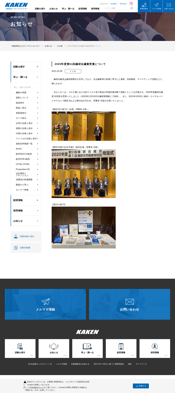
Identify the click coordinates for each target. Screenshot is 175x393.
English (114, 4)
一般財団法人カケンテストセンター (25, 46)
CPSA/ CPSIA (22, 164)
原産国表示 (21, 113)
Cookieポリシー (37, 387)
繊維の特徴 (21, 92)
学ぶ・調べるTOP (22, 87)
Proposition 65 (23, 169)
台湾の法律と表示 (24, 123)
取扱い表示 (21, 108)
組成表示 (20, 103)
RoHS (19, 149)
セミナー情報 (22, 190)
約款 (130, 364)
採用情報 (95, 9)
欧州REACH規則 (24, 154)
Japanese (104, 4)
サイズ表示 (21, 118)
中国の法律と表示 (24, 133)
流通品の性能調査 (24, 179)
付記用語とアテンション (22, 174)
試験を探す (40, 9)
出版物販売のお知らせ (80, 364)
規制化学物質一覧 (24, 144)
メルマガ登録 (61, 364)
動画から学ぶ (22, 185)
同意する (141, 385)
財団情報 (83, 9)
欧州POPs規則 (23, 159)
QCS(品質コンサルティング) (40, 364)
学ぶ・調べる (68, 9)
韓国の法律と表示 (24, 128)
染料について (22, 98)
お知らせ (53, 9)
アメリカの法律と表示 (26, 138)
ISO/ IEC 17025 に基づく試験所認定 (109, 364)
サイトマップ (141, 364)
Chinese (123, 4)
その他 (59, 46)
